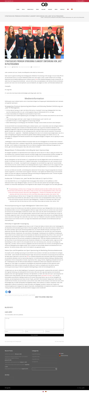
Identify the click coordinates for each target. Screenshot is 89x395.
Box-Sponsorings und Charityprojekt (13, 341)
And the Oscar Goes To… (10, 354)
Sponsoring (16, 295)
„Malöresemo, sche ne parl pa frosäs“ (12, 362)
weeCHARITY (25, 295)
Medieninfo (11, 295)
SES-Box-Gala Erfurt (59, 341)
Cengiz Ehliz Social (35, 359)
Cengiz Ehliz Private (35, 356)
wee (36, 79)
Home (42, 17)
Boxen (6, 295)
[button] (6, 292)
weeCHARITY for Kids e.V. (47, 275)
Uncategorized (35, 361)
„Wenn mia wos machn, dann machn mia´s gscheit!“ (15, 364)
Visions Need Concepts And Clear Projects (13, 368)
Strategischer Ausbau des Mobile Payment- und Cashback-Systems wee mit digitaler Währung (16, 357)
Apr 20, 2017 (8, 67)
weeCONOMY (32, 295)
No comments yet (36, 67)
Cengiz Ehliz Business (25, 67)
